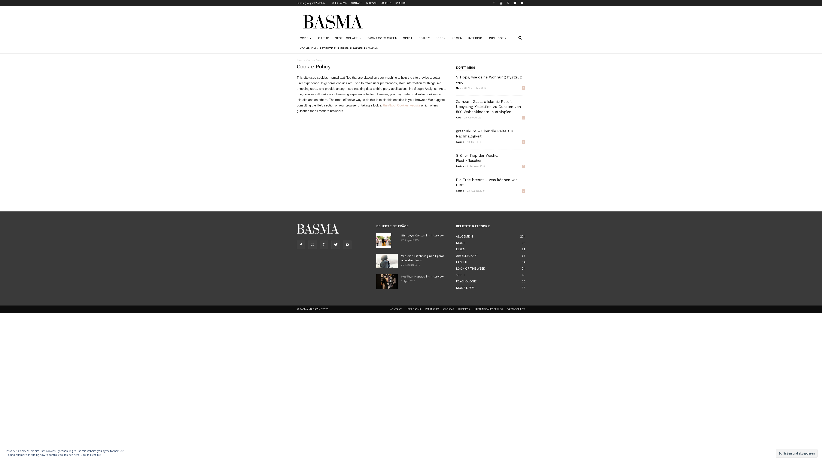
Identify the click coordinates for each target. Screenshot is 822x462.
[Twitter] (515, 3)
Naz (458, 88)
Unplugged (497, 38)
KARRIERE (400, 2)
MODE (304, 38)
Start (299, 60)
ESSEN (440, 38)
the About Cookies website (401, 105)
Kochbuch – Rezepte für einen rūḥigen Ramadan (339, 48)
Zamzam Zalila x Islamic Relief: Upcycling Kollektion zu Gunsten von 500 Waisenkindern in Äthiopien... (488, 106)
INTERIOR (475, 38)
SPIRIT (407, 38)
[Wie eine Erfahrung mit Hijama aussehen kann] (387, 261)
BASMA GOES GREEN (382, 38)
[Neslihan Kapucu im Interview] (387, 281)
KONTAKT (356, 2)
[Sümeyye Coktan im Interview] (383, 240)
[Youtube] (522, 3)
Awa (458, 117)
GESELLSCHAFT (346, 38)
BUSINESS (386, 2)
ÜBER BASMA (339, 2)
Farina (460, 141)
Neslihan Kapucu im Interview (422, 276)
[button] (520, 39)
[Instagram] (501, 3)
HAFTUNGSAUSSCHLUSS (488, 309)
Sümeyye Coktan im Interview (422, 235)
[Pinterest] (508, 3)
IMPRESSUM (432, 309)
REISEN (456, 38)
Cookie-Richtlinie (91, 455)
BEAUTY (424, 38)
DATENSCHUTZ (516, 309)
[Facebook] (494, 3)
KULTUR (323, 38)
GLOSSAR (371, 2)
